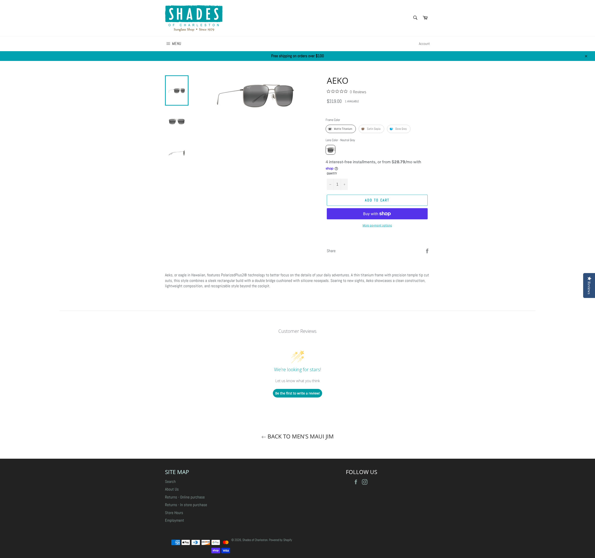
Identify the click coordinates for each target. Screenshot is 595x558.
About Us (172, 489)
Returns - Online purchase (185, 497)
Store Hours (174, 512)
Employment (174, 520)
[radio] (341, 129)
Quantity (332, 173)
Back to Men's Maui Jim (300, 436)
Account (424, 43)
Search (170, 481)
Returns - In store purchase (186, 504)
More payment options (377, 225)
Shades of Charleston (255, 540)
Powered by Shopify (280, 540)
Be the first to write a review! (297, 393)
